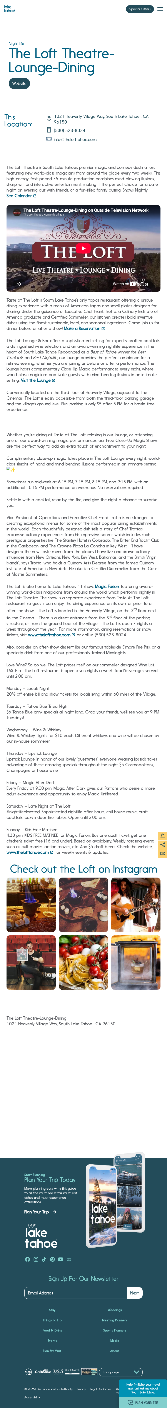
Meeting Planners (114, 1320)
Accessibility (32, 1397)
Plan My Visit (52, 1351)
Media (114, 1340)
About (115, 1351)
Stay (52, 1310)
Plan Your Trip (36, 1212)
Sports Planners (114, 1330)
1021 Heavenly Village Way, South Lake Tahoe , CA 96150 (101, 119)
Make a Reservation (82, 328)
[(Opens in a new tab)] (31, 905)
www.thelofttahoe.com (49, 634)
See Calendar (19, 195)
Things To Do (52, 1320)
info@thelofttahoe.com (75, 139)
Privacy (81, 1389)
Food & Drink (52, 1330)
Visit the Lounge (36, 380)
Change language (112, 1378)
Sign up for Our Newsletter (83, 1279)
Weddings (115, 1310)
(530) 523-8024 (69, 130)
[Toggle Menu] (160, 9)
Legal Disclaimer (100, 1389)
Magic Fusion (107, 586)
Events (52, 1340)
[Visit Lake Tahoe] (9, 7)
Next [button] (134, 1293)
